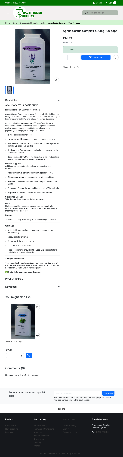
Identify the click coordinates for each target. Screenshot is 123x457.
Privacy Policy (40, 425)
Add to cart (96, 57)
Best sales (9, 432)
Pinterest (78, 67)
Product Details (14, 279)
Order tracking (69, 425)
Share (70, 67)
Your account (69, 419)
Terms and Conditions (44, 429)
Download (11, 286)
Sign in (66, 429)
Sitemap (37, 442)
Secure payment (41, 435)
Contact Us (39, 439)
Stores (37, 445)
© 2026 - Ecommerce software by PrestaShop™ (61, 453)
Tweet (74, 67)
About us (38, 432)
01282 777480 (102, 432)
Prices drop (10, 425)
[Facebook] (59, 408)
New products (11, 429)
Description (11, 100)
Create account (70, 432)
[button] (97, 3)
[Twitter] (63, 408)
